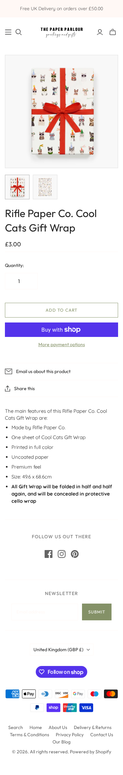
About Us (58, 727)
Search (15, 727)
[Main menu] (8, 32)
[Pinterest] (75, 554)
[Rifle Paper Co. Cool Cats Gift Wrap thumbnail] (17, 187)
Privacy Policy (70, 735)
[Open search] (18, 32)
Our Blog (61, 742)
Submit (96, 611)
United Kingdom (58, 650)
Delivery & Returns (93, 727)
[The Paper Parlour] (61, 31)
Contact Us (101, 735)
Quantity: (14, 265)
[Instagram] (62, 554)
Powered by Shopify (90, 752)
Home (36, 727)
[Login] (99, 32)
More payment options (61, 344)
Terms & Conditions (29, 735)
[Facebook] (48, 554)
